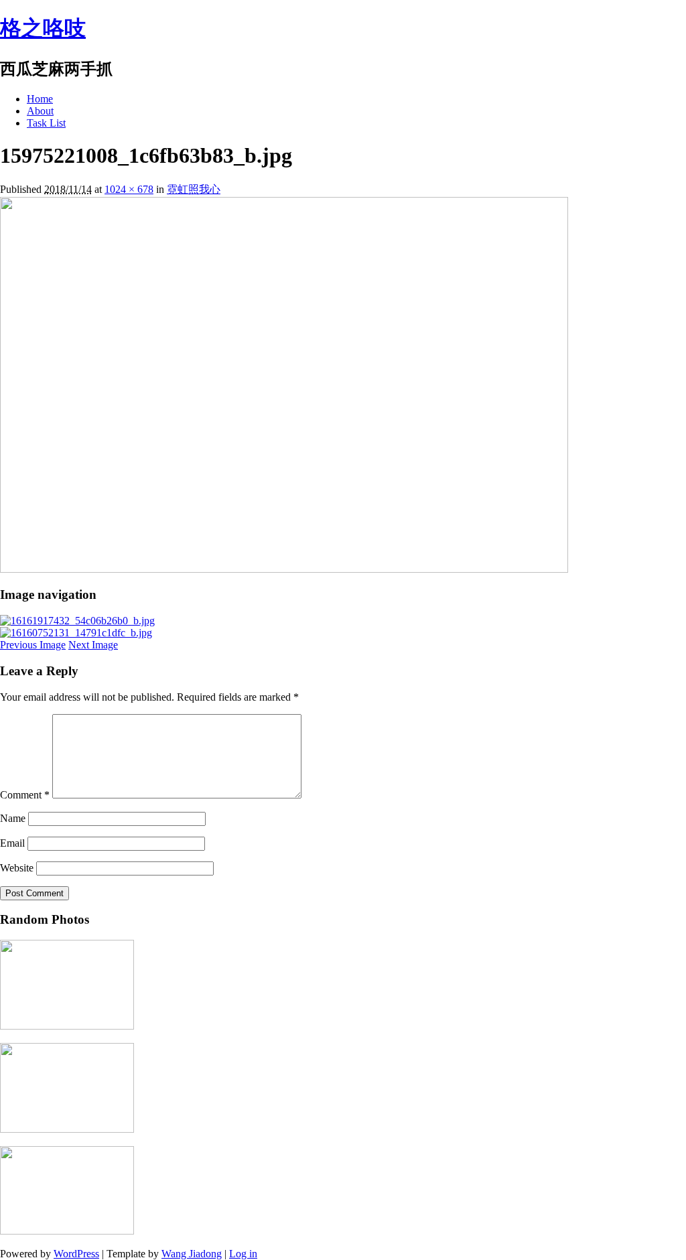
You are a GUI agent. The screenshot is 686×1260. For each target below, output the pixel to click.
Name (12, 818)
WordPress (76, 1253)
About (40, 111)
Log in (243, 1253)
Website (16, 867)
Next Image (93, 644)
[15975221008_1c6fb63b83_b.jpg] (284, 569)
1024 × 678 (129, 189)
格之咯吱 (43, 28)
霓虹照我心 (193, 189)
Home (40, 98)
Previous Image (33, 644)
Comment (25, 794)
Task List (46, 123)
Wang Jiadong (191, 1253)
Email (12, 843)
